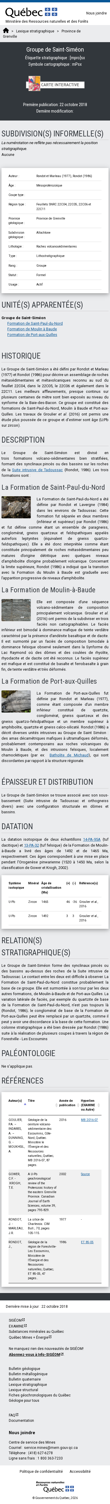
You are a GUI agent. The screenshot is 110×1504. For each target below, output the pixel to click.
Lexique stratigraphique (28, 1385)
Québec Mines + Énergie (28, 1337)
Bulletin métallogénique (28, 1374)
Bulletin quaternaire (25, 1379)
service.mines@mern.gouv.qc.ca (51, 1448)
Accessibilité (80, 1472)
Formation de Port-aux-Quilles (32, 334)
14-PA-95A (92, 839)
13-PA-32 (31, 845)
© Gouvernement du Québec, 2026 (55, 1498)
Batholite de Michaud (69, 755)
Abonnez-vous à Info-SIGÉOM (34, 1355)
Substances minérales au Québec (36, 1332)
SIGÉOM (15, 1320)
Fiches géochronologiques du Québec (40, 1395)
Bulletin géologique (24, 1369)
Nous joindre (96, 13)
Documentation (21, 1421)
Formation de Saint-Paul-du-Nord (35, 323)
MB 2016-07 (89, 1120)
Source (85, 1174)
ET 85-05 (87, 1242)
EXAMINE (16, 1326)
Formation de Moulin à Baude (32, 329)
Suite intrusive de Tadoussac (37, 470)
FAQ (12, 1415)
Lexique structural (23, 1390)
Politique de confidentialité (41, 1472)
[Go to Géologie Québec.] (6, 31)
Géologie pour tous (24, 1401)
